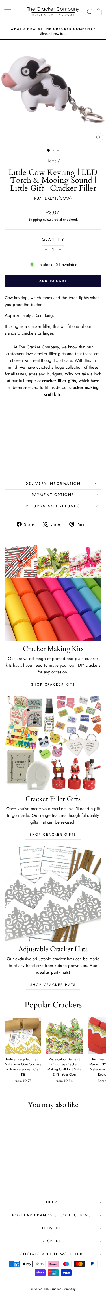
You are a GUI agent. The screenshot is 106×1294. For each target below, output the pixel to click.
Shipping (35, 219)
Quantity (53, 239)
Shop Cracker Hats (53, 984)
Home (51, 161)
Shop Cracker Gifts (52, 834)
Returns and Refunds (53, 506)
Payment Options (53, 494)
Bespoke (51, 1241)
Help (51, 1202)
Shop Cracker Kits (53, 684)
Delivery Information (53, 483)
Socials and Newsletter (51, 1254)
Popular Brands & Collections (51, 1215)
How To (51, 1228)
